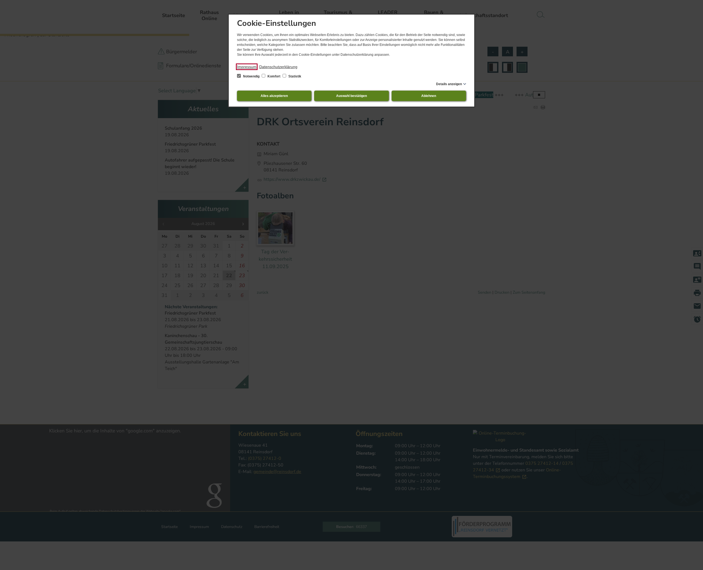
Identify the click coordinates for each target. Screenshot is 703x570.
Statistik (294, 76)
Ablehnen (428, 96)
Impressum (246, 67)
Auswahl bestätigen (351, 96)
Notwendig (251, 76)
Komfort (274, 76)
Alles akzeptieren (274, 96)
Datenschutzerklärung (278, 67)
